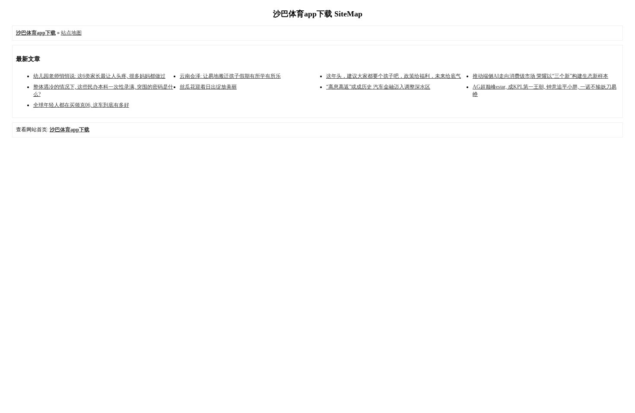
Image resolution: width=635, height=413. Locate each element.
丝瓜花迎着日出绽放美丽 (208, 87)
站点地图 (71, 33)
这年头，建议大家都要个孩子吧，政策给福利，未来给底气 (393, 76)
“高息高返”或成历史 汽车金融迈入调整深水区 (378, 87)
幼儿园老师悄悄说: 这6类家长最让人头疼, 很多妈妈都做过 (99, 76)
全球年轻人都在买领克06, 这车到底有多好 (81, 105)
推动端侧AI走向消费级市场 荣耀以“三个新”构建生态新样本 (540, 76)
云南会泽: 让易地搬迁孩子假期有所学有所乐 (230, 76)
